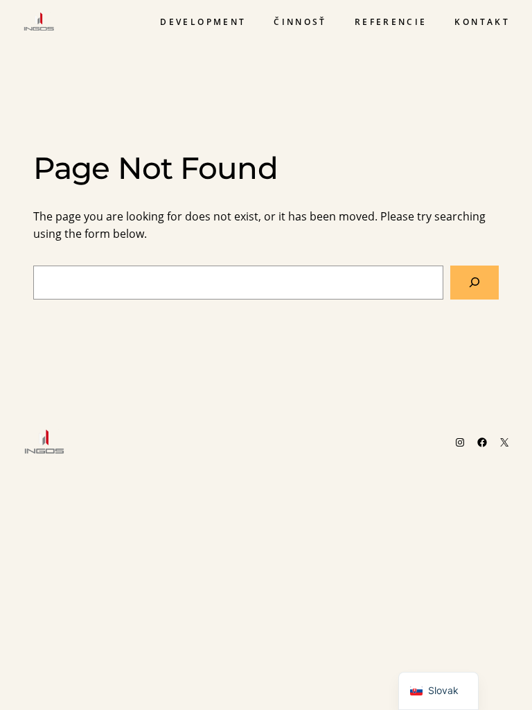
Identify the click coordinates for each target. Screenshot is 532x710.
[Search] (474, 283)
